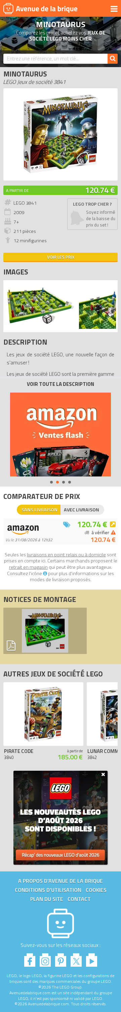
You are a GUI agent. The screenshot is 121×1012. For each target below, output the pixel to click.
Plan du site (46, 899)
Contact (79, 899)
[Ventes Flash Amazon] (60, 434)
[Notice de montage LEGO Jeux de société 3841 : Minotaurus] (45, 631)
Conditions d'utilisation (48, 890)
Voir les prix (60, 257)
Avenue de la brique (40, 8)
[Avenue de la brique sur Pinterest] (60, 958)
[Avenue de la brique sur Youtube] (91, 958)
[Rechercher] (113, 59)
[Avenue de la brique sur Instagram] (45, 958)
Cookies (96, 890)
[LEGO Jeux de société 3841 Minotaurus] (40, 327)
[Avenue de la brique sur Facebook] (30, 958)
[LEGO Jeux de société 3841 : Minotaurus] (60, 174)
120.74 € (100, 190)
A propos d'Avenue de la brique (60, 881)
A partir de (17, 190)
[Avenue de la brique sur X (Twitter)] (76, 958)
